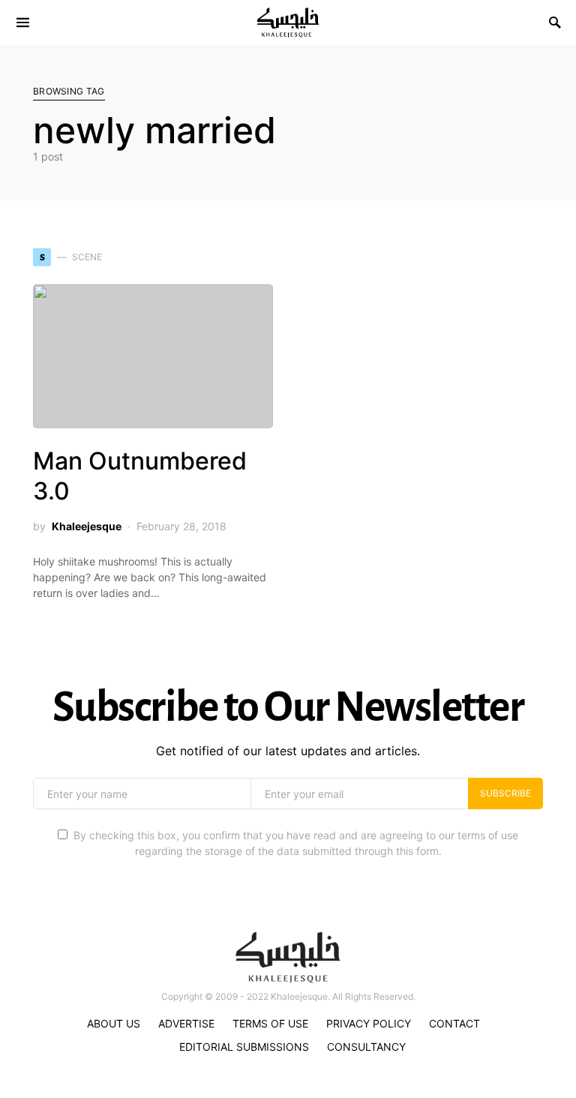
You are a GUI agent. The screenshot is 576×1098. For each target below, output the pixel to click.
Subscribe (505, 793)
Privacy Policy (368, 1023)
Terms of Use (270, 1023)
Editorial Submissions (244, 1046)
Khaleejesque (87, 526)
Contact (454, 1023)
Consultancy (366, 1046)
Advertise (186, 1023)
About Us (113, 1023)
